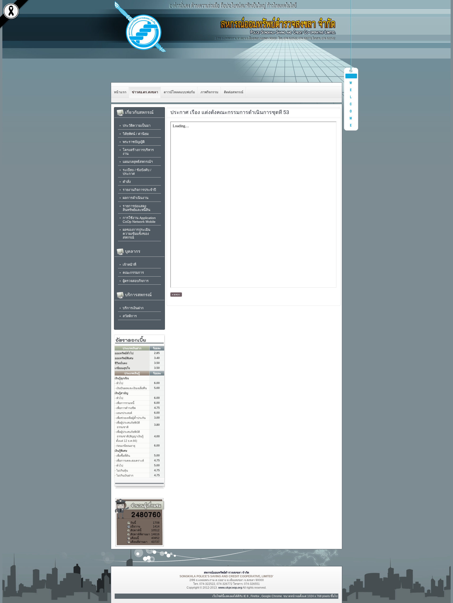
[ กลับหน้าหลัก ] (176, 294)
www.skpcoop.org (230, 587)
